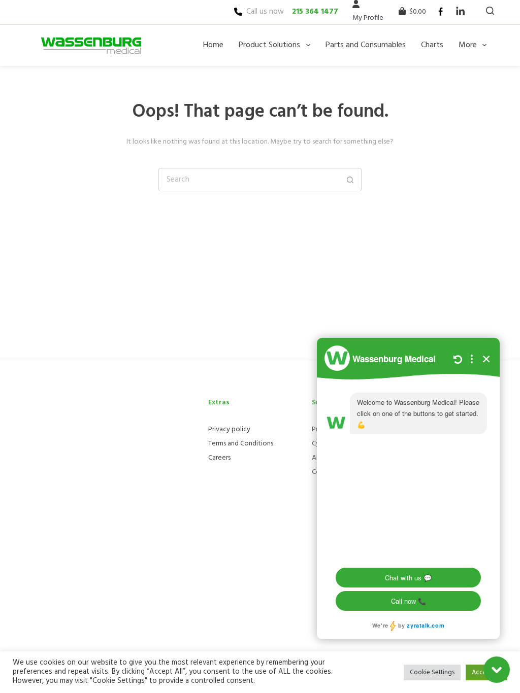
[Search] (490, 11)
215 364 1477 (315, 12)
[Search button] (350, 179)
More (468, 45)
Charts (432, 45)
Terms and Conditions (240, 443)
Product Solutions (269, 45)
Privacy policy (229, 429)
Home (213, 45)
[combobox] (249, 179)
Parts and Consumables (366, 45)
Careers (219, 458)
